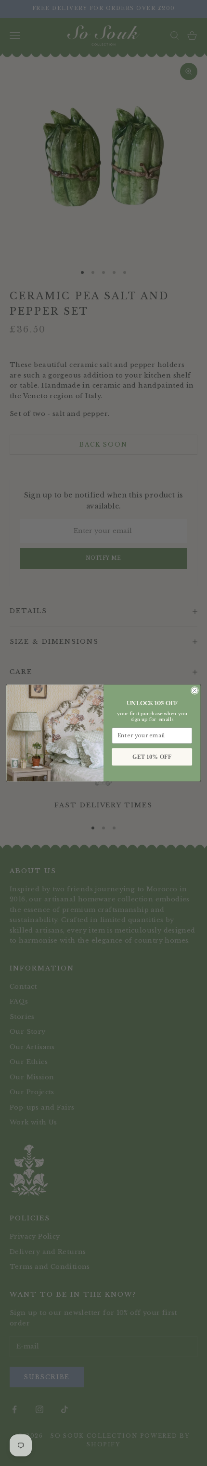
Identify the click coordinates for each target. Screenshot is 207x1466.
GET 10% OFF (151, 757)
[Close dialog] (195, 690)
